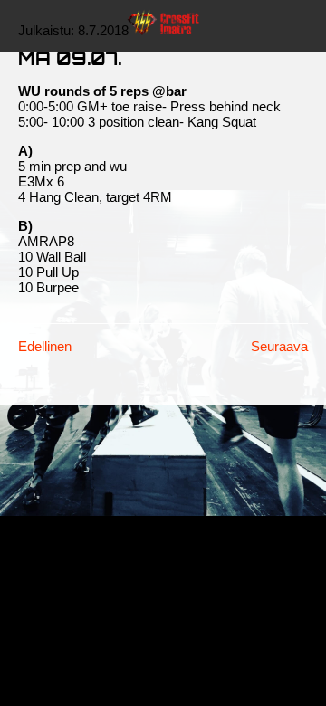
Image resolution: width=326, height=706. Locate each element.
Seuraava (279, 346)
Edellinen (45, 346)
